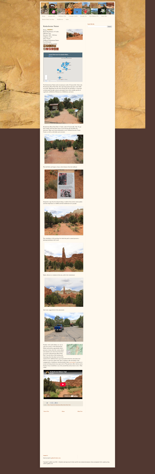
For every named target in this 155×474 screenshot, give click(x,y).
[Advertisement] (100, 40)
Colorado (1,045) (73, 16)
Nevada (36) (83, 16)
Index (67, 19)
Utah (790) (104, 16)
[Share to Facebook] (55, 403)
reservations (72, 362)
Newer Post (46, 411)
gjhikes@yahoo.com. (56, 458)
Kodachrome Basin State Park (62, 405)
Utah (69, 405)
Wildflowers (60, 19)
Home (43, 16)
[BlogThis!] (52, 403)
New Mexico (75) (93, 16)
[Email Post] (47, 402)
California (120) (62, 16)
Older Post (80, 411)
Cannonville (52, 405)
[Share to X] (54, 403)
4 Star (48, 405)
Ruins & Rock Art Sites (48, 19)
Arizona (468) (51, 16)
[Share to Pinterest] (57, 403)
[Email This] (51, 403)
